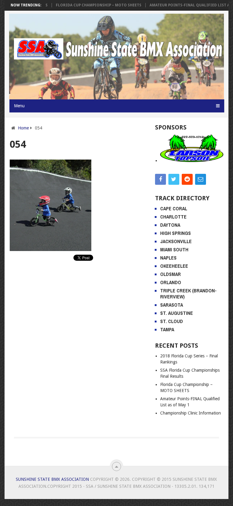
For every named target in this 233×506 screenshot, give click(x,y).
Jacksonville (176, 241)
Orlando (170, 282)
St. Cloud (171, 321)
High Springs (175, 233)
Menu (19, 105)
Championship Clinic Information (190, 413)
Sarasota (171, 304)
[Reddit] (187, 179)
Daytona (170, 225)
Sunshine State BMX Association (52, 479)
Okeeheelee (174, 266)
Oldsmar (170, 274)
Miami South (174, 249)
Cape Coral (173, 208)
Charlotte (173, 216)
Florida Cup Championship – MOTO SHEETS (91, 5)
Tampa (167, 329)
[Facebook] (160, 179)
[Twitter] (173, 179)
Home (23, 128)
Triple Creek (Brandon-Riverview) (188, 293)
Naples (168, 257)
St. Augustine (176, 313)
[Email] (200, 179)
